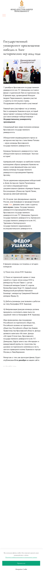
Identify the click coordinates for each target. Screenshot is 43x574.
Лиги (10, 204)
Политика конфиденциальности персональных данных (21, 557)
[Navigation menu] (4, 15)
